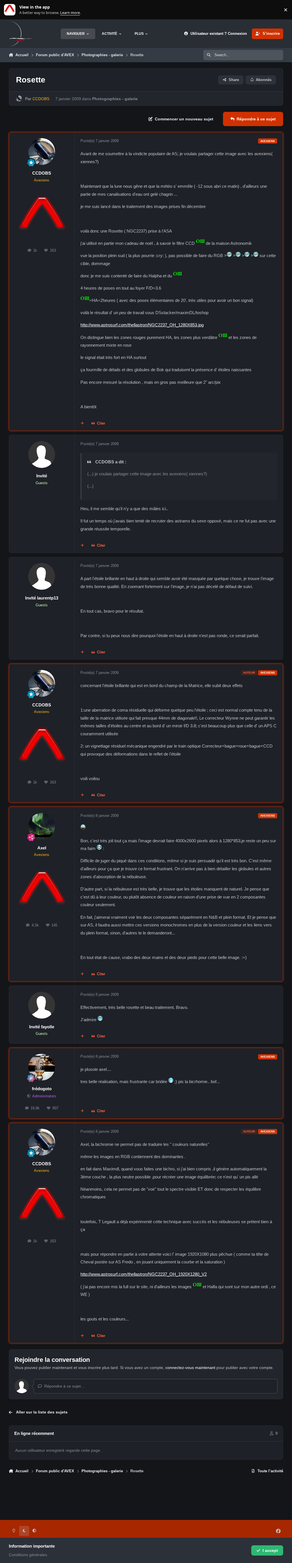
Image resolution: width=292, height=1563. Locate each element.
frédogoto (42, 1088)
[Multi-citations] (82, 423)
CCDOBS (41, 173)
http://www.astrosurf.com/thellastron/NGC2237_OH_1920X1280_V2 (143, 1274)
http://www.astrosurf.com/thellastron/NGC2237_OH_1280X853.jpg (142, 324)
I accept (270, 1550)
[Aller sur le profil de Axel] (41, 826)
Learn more (11, 10)
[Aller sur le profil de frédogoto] (41, 1067)
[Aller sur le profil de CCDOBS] (19, 99)
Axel (41, 847)
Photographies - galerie (115, 98)
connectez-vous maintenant (190, 1367)
